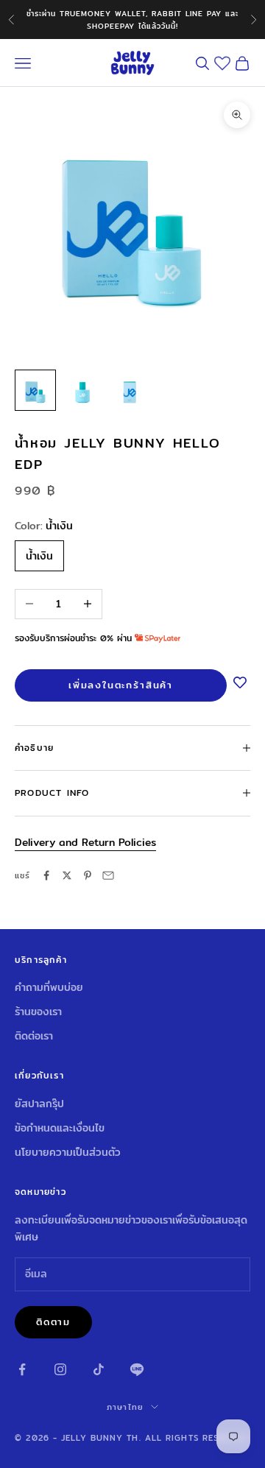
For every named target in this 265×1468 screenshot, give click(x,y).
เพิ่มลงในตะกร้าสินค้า (120, 684)
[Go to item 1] (35, 390)
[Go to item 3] (129, 390)
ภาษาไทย (125, 1407)
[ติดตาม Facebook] (22, 1369)
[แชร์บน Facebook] (46, 875)
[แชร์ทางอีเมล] (108, 875)
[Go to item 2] (82, 390)
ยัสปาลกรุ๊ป (39, 1103)
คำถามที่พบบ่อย (49, 987)
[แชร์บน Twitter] (67, 875)
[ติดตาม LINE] (137, 1369)
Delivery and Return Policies (85, 842)
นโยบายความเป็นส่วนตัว (68, 1152)
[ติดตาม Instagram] (60, 1369)
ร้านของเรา (38, 1011)
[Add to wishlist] (240, 684)
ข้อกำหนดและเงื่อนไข (60, 1128)
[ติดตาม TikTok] (98, 1369)
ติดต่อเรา (34, 1036)
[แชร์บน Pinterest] (87, 875)
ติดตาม (53, 1321)
